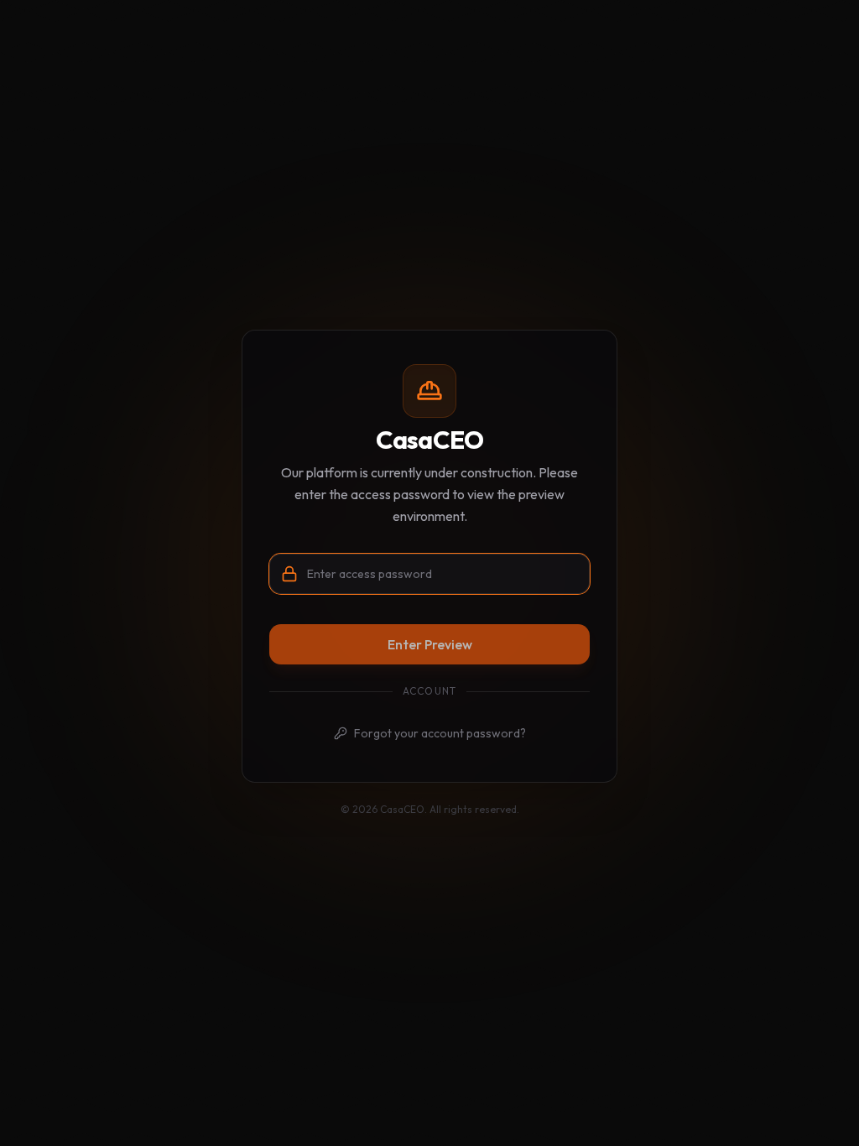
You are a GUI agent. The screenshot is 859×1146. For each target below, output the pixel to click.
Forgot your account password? (440, 733)
